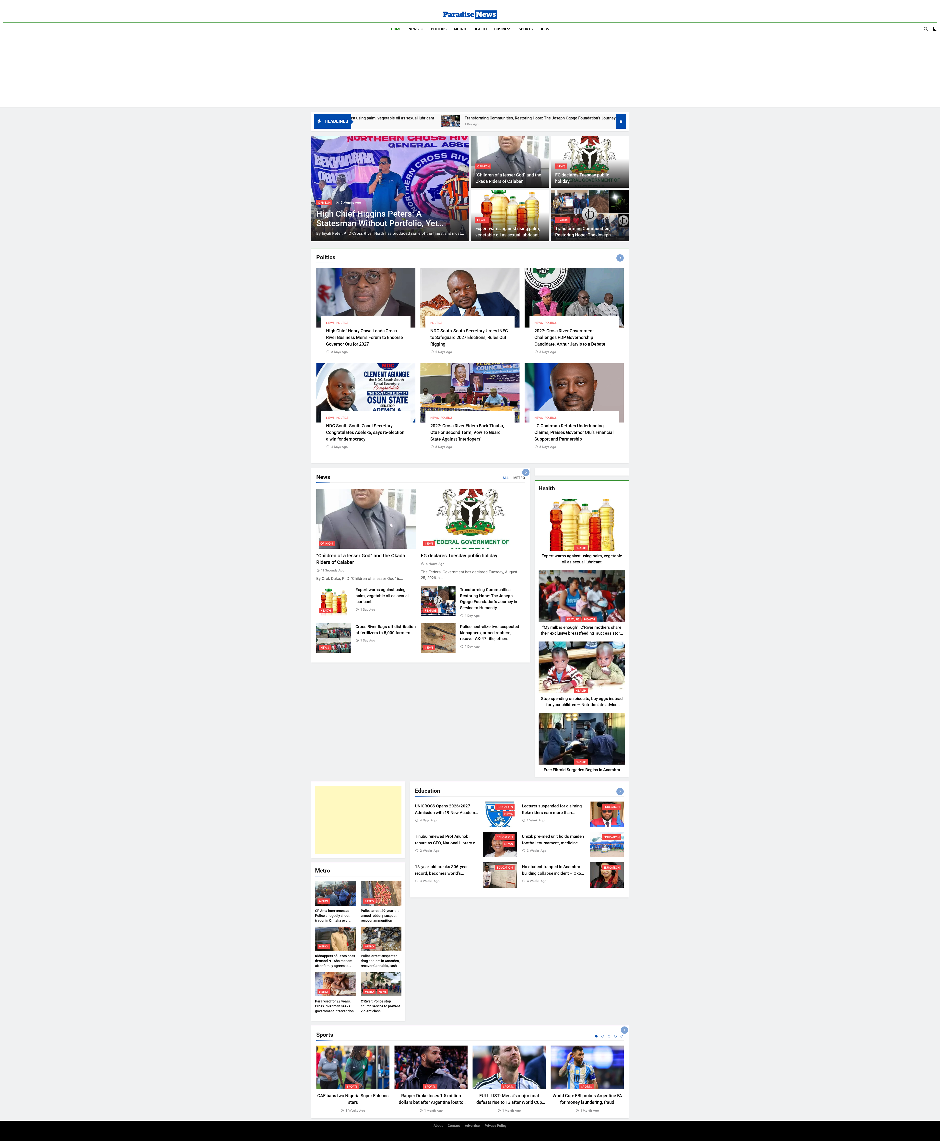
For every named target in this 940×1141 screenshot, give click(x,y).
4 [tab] (615, 1036)
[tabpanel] (353, 1079)
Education (505, 807)
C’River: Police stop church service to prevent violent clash (380, 1006)
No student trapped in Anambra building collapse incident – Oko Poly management (551, 873)
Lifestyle (424, 197)
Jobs (544, 29)
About (438, 1126)
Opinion (483, 166)
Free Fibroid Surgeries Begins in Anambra (582, 770)
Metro (460, 29)
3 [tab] (609, 1036)
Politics (438, 29)
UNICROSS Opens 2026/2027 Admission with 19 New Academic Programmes (446, 813)
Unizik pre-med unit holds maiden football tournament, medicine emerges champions (553, 843)
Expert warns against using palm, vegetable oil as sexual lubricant (382, 595)
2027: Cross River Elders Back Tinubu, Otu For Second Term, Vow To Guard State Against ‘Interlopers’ (467, 432)
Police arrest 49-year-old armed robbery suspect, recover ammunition (380, 915)
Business (502, 29)
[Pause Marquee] (621, 121)
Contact (454, 1126)
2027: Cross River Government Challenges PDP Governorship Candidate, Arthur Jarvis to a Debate (569, 337)
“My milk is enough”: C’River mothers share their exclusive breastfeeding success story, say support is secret (582, 633)
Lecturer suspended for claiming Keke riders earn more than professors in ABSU (552, 813)
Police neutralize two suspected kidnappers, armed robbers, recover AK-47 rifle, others (489, 632)
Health (480, 29)
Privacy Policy (495, 1126)
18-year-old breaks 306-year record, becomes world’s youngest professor (441, 873)
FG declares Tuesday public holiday (459, 556)
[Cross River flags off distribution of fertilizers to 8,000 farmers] (548, 121)
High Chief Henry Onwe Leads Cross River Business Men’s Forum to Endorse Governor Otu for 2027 (364, 337)
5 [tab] (622, 1036)
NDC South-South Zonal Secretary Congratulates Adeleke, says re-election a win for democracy (365, 432)
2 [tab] (602, 1036)
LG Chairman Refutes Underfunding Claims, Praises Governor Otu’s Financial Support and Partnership (574, 432)
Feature (563, 220)
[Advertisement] (470, 72)
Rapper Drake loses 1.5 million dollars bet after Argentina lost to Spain (431, 1102)
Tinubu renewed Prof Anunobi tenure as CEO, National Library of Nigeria (446, 843)
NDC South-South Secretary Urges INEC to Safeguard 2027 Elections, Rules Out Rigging (469, 337)
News (414, 29)
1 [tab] (596, 1036)
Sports (526, 29)
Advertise (472, 1126)
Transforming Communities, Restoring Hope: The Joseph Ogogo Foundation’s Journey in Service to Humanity (436, 118)
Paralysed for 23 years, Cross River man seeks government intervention (334, 1006)
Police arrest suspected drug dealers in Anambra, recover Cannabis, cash (380, 961)
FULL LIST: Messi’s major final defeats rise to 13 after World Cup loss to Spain (509, 1102)
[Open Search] (926, 29)
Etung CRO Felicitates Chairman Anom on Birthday (317, 212)
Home (396, 29)
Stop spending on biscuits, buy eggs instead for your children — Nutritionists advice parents (582, 704)
